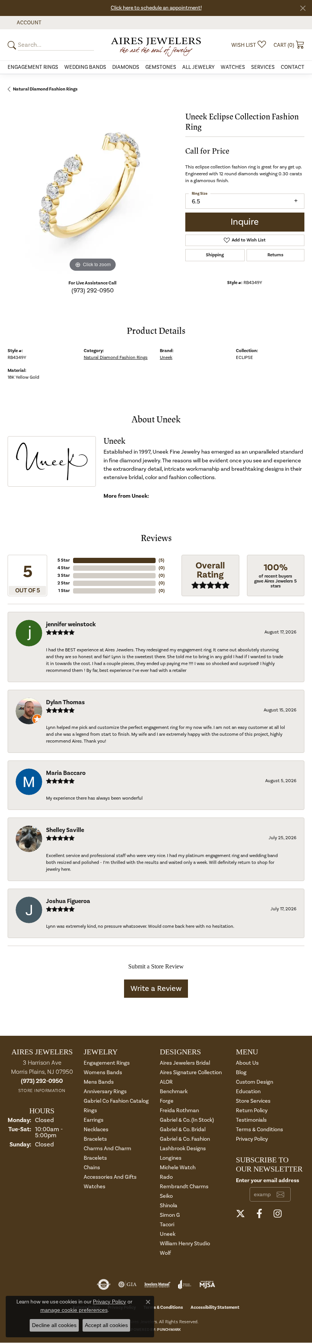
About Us (247, 1063)
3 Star (63, 575)
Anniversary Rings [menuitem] (105, 1091)
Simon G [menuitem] (170, 1215)
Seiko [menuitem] (166, 1196)
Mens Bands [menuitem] (99, 1082)
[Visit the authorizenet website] (104, 1284)
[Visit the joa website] (184, 1284)
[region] (93, 189)
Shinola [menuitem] (168, 1205)
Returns (275, 255)
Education (248, 1091)
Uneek (166, 357)
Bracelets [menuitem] (95, 1139)
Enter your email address (267, 1180)
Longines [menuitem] (170, 1158)
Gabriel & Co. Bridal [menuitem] (182, 1129)
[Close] (302, 8)
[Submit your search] (13, 45)
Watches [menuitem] (94, 1186)
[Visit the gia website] (127, 1284)
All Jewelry (198, 67)
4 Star (63, 568)
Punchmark (169, 1329)
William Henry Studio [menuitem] (185, 1243)
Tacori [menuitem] (167, 1224)
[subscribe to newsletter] (280, 1194)
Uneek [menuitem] (167, 1234)
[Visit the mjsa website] (207, 1284)
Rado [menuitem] (166, 1177)
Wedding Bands (85, 67)
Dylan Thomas (65, 702)
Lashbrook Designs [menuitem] (183, 1148)
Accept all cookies (106, 1325)
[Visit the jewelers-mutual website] (157, 1284)
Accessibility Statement (215, 1307)
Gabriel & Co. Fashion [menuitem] (185, 1139)
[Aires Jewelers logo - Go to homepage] (156, 44)
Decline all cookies (54, 1325)
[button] (28, 22)
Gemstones (160, 67)
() (161, 560)
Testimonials (251, 1120)
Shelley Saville (65, 830)
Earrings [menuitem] (93, 1120)
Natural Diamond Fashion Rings (45, 89)
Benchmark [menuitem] (174, 1091)
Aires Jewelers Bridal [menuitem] (185, 1063)
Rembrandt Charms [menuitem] (184, 1186)
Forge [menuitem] (167, 1101)
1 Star (64, 591)
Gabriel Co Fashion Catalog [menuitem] (116, 1101)
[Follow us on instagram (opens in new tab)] (277, 1213)
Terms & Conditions (259, 1129)
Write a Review (156, 989)
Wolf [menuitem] (165, 1253)
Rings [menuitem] (90, 1110)
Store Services (253, 1101)
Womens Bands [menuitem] (103, 1072)
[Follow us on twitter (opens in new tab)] (240, 1213)
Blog (241, 1072)
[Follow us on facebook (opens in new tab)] (259, 1213)
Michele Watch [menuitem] (178, 1167)
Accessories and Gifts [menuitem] (110, 1177)
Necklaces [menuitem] (96, 1129)
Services (263, 67)
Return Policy (251, 1110)
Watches (233, 67)
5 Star (63, 560)
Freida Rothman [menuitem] (179, 1110)
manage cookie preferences (74, 1310)
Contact (292, 67)
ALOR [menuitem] (166, 1082)
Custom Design (254, 1082)
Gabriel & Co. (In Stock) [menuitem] (187, 1120)
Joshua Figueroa (68, 901)
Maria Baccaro (66, 773)
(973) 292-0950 (93, 290)
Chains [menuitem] (92, 1167)
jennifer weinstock (71, 624)
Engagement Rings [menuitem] (107, 1063)
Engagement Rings (33, 67)
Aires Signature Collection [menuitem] (191, 1072)
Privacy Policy (252, 1139)
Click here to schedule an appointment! (156, 8)
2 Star (63, 583)
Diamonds (125, 67)
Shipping (215, 255)
